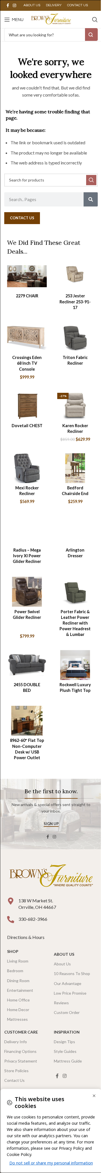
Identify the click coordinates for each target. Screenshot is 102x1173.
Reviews (61, 1002)
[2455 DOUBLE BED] (27, 665)
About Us (64, 954)
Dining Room (18, 980)
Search (91, 34)
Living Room (17, 961)
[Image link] (51, 876)
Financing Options (20, 1051)
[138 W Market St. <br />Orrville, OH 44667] (10, 901)
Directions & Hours (26, 937)
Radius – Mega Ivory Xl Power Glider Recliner (27, 556)
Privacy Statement (20, 1061)
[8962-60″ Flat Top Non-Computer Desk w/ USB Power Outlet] (27, 721)
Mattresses (17, 1019)
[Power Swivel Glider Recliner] (27, 592)
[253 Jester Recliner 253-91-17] (75, 276)
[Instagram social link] (14, 5)
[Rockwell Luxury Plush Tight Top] (75, 665)
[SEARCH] (91, 180)
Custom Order (67, 1012)
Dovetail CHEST (27, 425)
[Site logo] (51, 19)
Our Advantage (67, 983)
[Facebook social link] (7, 5)
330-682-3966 (32, 919)
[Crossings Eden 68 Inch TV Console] (27, 338)
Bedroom (15, 970)
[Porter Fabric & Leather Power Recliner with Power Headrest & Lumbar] (75, 592)
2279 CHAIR (27, 295)
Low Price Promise (70, 993)
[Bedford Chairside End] (75, 468)
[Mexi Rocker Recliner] (27, 468)
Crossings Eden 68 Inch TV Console (27, 363)
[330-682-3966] (10, 919)
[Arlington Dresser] (75, 530)
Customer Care (21, 1032)
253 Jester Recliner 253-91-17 (75, 301)
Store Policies (16, 1070)
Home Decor (18, 1009)
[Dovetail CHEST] (27, 406)
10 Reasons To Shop (72, 973)
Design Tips (64, 1041)
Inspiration (67, 1032)
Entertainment (20, 990)
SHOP (12, 951)
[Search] (95, 19)
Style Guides (65, 1051)
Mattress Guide (68, 1061)
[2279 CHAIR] (27, 276)
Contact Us (14, 1080)
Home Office (18, 999)
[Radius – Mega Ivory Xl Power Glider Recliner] (27, 530)
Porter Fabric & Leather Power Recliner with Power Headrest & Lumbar (75, 623)
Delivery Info (15, 1041)
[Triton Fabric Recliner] (75, 338)
